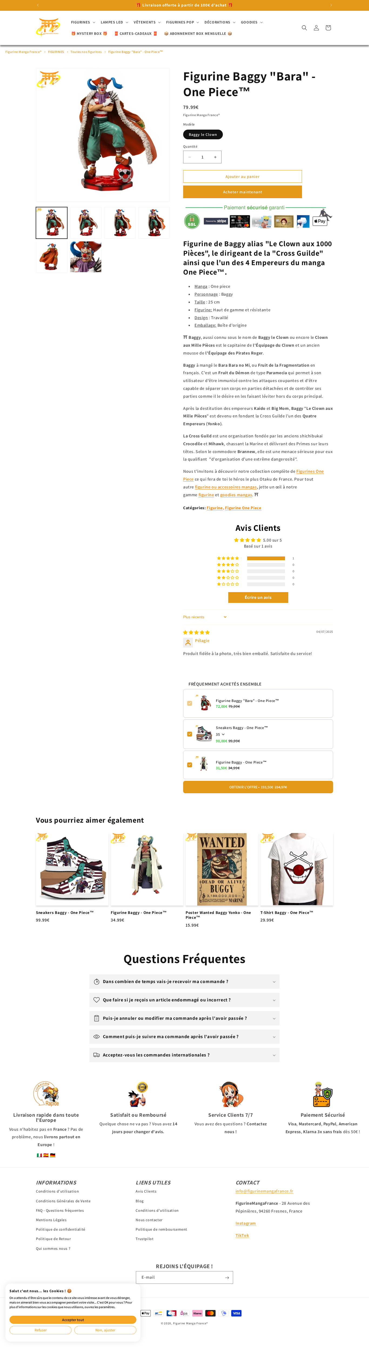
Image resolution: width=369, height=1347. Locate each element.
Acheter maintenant (242, 191)
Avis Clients (146, 1191)
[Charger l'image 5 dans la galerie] (51, 256)
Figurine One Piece (243, 507)
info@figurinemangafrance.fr (264, 1191)
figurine (206, 495)
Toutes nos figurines (86, 52)
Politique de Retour (53, 1238)
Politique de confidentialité (60, 1229)
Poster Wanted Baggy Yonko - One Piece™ (218, 915)
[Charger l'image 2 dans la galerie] (85, 222)
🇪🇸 (46, 1155)
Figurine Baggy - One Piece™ (241, 761)
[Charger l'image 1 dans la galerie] (51, 222)
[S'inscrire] (227, 1277)
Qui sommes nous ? (53, 1248)
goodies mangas (236, 495)
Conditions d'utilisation (57, 1191)
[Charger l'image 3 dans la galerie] (120, 222)
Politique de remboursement (161, 1229)
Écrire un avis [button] (258, 597)
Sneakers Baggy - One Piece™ (242, 727)
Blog (139, 1200)
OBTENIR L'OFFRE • (258, 786)
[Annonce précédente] (38, 5)
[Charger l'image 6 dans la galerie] (85, 256)
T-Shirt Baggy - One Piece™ (287, 912)
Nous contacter (149, 1219)
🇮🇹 (39, 1155)
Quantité (190, 146)
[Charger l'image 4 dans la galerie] (154, 222)
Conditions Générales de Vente (63, 1200)
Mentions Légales (51, 1219)
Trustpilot (144, 1238)
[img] (196, 632)
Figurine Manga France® (23, 52)
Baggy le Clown (203, 134)
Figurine (215, 507)
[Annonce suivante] (331, 5)
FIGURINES (56, 52)
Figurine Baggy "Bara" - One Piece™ (135, 52)
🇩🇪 (53, 1155)
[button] (83, 22)
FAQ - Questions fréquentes (60, 1210)
